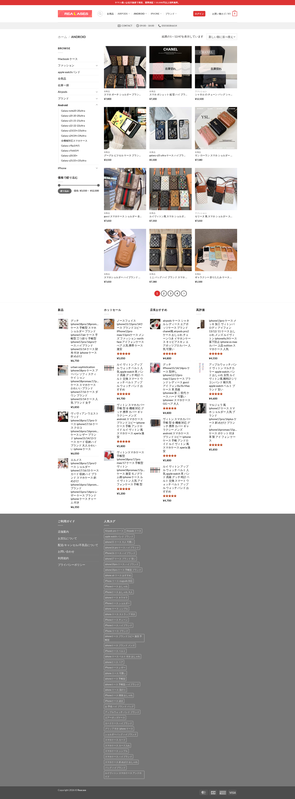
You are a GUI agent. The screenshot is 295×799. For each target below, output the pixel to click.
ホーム (62, 37)
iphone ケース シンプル (116, 608)
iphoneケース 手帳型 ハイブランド (122, 684)
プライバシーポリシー (71, 564)
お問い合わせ (66, 551)
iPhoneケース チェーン (116, 619)
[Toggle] (97, 65)
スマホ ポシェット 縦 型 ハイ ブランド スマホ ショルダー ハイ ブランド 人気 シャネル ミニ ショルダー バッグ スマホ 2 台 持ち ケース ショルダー (168, 94)
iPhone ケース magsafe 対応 (119, 581)
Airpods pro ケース (114, 530)
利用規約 (63, 558)
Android (139, 13)
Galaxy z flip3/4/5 (70, 145)
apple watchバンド (69, 72)
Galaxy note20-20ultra (73, 110)
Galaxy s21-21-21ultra (73, 120)
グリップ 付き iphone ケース (119, 728)
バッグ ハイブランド (115, 767)
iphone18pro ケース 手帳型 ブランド (123, 569)
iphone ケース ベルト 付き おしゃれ (122, 656)
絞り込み (64, 191)
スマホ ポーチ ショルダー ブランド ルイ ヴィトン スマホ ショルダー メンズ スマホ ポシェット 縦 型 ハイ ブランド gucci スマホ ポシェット (123, 94)
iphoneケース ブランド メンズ (120, 645)
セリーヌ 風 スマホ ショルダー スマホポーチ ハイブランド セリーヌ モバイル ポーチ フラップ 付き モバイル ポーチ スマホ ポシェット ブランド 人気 (214, 216)
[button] (199, 14)
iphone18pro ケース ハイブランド (121, 564)
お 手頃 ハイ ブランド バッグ (119, 706)
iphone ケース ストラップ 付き (120, 614)
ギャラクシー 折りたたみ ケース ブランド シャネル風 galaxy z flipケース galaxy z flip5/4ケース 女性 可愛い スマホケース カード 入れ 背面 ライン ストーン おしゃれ (214, 277)
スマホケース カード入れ (117, 745)
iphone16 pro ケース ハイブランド (122, 547)
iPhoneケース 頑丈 (114, 701)
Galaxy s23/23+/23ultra (73, 130)
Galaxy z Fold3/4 (70, 150)
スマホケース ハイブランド (118, 756)
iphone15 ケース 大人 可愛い (119, 542)
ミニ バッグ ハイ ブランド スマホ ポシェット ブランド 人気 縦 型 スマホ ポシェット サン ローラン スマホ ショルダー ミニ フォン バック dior (168, 277)
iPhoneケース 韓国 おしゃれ (119, 695)
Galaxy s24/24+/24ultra (73, 135)
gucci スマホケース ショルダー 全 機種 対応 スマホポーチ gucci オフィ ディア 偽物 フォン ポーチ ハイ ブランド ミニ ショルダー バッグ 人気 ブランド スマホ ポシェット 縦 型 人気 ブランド (123, 216)
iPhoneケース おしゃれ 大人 (119, 592)
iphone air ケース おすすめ (118, 575)
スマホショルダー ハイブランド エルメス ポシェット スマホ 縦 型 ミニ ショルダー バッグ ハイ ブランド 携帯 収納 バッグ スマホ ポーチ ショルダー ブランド (123, 277)
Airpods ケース (134, 530)
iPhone (155, 13)
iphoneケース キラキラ (116, 597)
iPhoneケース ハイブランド (118, 625)
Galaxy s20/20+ (69, 155)
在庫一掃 (63, 85)
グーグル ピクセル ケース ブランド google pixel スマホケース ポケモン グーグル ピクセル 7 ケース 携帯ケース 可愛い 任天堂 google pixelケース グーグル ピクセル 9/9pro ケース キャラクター (123, 155)
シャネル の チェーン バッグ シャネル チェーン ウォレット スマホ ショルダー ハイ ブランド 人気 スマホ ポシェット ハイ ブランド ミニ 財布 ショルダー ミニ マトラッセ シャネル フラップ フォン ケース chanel (214, 94)
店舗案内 (63, 531)
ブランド (169, 13)
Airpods (123, 13)
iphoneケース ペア (114, 662)
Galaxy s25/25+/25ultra (73, 160)
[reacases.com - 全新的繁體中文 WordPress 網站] (75, 13)
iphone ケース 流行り (115, 689)
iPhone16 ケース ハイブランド (120, 553)
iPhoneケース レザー (115, 667)
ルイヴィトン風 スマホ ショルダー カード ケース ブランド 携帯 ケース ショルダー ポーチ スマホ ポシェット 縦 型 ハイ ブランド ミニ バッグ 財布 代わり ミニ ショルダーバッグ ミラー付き (168, 216)
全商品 (110, 13)
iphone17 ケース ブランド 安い (120, 558)
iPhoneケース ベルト (115, 651)
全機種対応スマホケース (74, 140)
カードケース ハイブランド (118, 723)
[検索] (100, 13)
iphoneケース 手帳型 (115, 678)
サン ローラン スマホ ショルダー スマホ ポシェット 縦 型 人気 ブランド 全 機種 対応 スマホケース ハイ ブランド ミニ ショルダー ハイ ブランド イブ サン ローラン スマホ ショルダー (214, 155)
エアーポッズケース (115, 717)
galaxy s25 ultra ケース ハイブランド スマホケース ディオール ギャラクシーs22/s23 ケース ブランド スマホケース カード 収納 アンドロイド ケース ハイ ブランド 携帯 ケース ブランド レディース (168, 155)
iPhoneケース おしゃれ (116, 586)
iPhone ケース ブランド (116, 631)
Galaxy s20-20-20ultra (73, 115)
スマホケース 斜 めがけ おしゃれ (121, 762)
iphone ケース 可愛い (115, 673)
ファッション (66, 65)
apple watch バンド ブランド (119, 536)
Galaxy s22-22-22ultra (73, 125)
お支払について (67, 538)
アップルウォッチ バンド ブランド (122, 712)
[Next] (184, 293)
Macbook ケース (68, 58)
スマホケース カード (115, 739)
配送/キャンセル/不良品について (78, 545)
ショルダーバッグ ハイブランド (121, 734)
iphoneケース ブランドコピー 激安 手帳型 (123, 638)
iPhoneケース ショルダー (117, 603)
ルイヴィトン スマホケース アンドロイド (123, 775)
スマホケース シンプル (116, 751)
